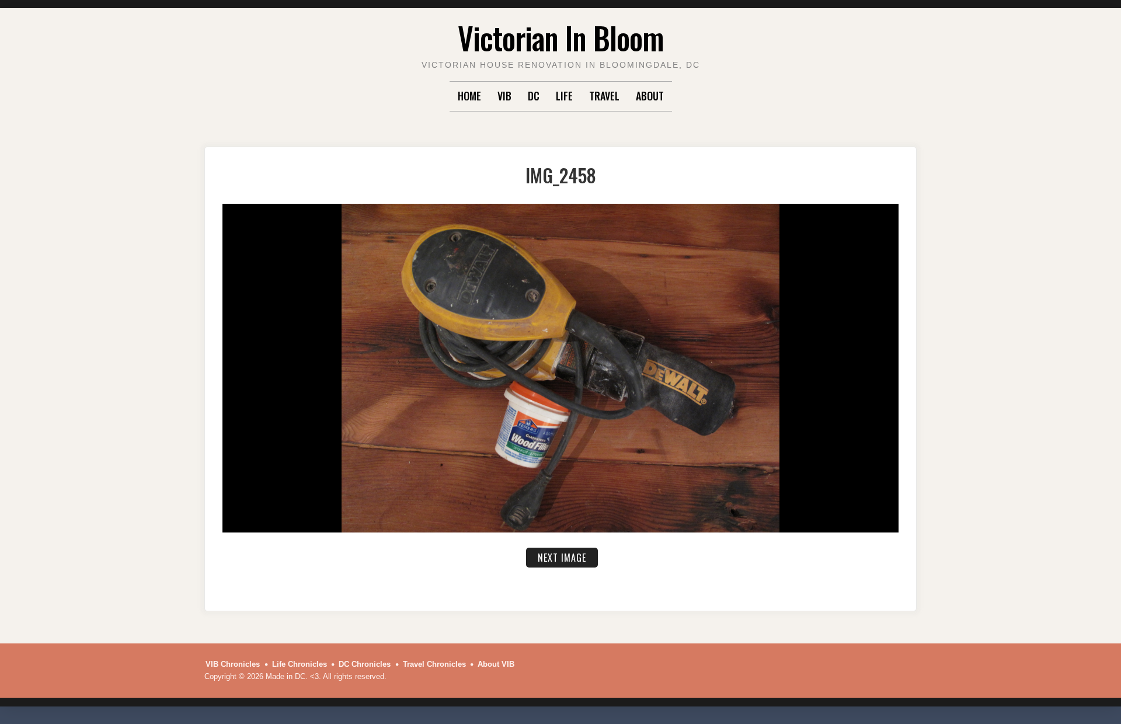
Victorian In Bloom (561, 37)
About (650, 95)
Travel (604, 95)
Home (469, 95)
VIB (504, 95)
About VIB (496, 664)
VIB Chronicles (233, 664)
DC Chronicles (365, 664)
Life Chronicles (299, 664)
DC (533, 95)
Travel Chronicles (434, 664)
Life (564, 95)
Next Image (562, 558)
